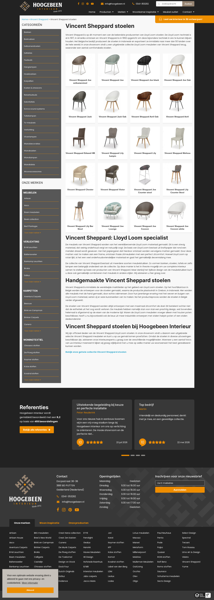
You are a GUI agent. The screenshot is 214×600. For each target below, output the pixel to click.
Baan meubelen (31, 212)
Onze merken (22, 523)
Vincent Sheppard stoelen (63, 19)
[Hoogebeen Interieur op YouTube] (92, 3)
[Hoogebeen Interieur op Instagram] (82, 3)
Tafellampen (30, 115)
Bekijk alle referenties (35, 429)
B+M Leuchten (30, 247)
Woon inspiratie (49, 523)
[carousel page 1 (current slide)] (125, 455)
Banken (27, 32)
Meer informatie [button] (30, 583)
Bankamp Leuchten (33, 261)
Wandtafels (29, 164)
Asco (26, 205)
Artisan (27, 198)
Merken (122, 11)
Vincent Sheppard (39, 19)
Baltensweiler (30, 254)
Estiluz (27, 275)
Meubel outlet (170, 11)
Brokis (27, 268)
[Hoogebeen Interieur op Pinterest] (87, 3)
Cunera (27, 324)
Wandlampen (30, 157)
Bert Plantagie (30, 226)
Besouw (28, 303)
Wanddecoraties (32, 143)
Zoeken (188, 4)
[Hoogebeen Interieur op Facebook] (78, 3)
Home (92, 11)
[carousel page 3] (138, 455)
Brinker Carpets (31, 317)
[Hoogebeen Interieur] (41, 8)
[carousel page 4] (143, 455)
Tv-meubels (30, 122)
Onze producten (79, 523)
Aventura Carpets (32, 296)
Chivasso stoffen (32, 345)
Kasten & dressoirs (33, 87)
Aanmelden (180, 489)
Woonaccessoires (32, 171)
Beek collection (31, 219)
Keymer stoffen (31, 359)
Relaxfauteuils (30, 94)
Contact (187, 11)
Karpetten (28, 81)
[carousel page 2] (133, 455)
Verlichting (29, 129)
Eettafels (28, 53)
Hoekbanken (30, 74)
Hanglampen (30, 67)
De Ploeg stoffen (32, 352)
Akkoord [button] (30, 590)
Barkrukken (29, 39)
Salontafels (29, 101)
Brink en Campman (33, 310)
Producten (105, 11)
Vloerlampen (30, 136)
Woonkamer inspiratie (144, 11)
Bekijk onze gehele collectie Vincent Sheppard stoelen (96, 352)
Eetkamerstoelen (32, 46)
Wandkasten (30, 150)
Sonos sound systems (34, 108)
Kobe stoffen (30, 366)
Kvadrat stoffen (31, 373)
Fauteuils (28, 60)
